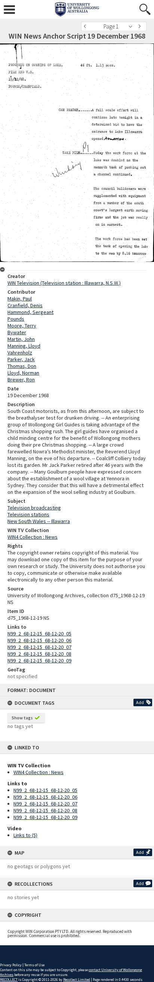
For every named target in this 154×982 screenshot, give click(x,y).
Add (140, 702)
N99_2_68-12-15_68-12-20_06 (45, 797)
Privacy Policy (11, 965)
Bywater (16, 332)
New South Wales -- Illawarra (38, 521)
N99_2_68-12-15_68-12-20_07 (45, 803)
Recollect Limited (76, 979)
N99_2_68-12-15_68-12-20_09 (45, 817)
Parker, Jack (21, 359)
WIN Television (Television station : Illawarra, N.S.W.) (64, 283)
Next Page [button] (141, 26)
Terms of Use (34, 965)
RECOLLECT (9, 979)
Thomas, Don (21, 366)
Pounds (15, 318)
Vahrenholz (19, 352)
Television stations (28, 514)
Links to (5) (25, 835)
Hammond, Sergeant (30, 312)
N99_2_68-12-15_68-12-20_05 (45, 790)
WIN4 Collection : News (38, 772)
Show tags (22, 717)
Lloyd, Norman (23, 372)
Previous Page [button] (86, 26)
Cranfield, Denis (25, 305)
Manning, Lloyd (23, 345)
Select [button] (132, 26)
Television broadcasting (34, 507)
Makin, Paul (19, 298)
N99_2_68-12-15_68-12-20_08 (45, 810)
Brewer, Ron (21, 379)
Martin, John (21, 339)
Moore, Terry (21, 325)
